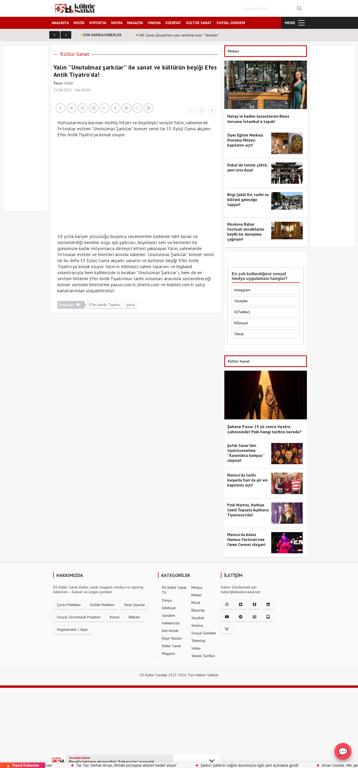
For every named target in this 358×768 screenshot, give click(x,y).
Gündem (168, 615)
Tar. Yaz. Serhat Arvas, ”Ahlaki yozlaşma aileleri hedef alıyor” (108, 765)
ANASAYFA (60, 22)
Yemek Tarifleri (203, 655)
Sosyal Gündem (203, 633)
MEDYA (116, 22)
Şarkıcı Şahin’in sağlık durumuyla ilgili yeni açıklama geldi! (231, 765)
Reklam (134, 617)
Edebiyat (169, 607)
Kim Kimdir (170, 630)
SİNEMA (154, 22)
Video (195, 648)
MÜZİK (79, 22)
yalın (130, 304)
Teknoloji (198, 640)
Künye (115, 617)
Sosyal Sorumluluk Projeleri (79, 617)
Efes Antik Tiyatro (105, 304)
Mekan (196, 595)
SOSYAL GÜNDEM (230, 22)
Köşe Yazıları (172, 638)
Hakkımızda (171, 623)
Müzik (195, 602)
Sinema (197, 625)
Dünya (167, 600)
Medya (196, 587)
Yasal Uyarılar (134, 604)
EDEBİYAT (173, 22)
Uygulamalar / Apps (72, 629)
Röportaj (197, 610)
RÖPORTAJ (97, 22)
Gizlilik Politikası (102, 604)
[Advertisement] (28, 131)
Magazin (168, 653)
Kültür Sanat (74, 54)
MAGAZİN (135, 22)
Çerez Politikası (69, 604)
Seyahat (197, 617)
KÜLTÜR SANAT (199, 22)
